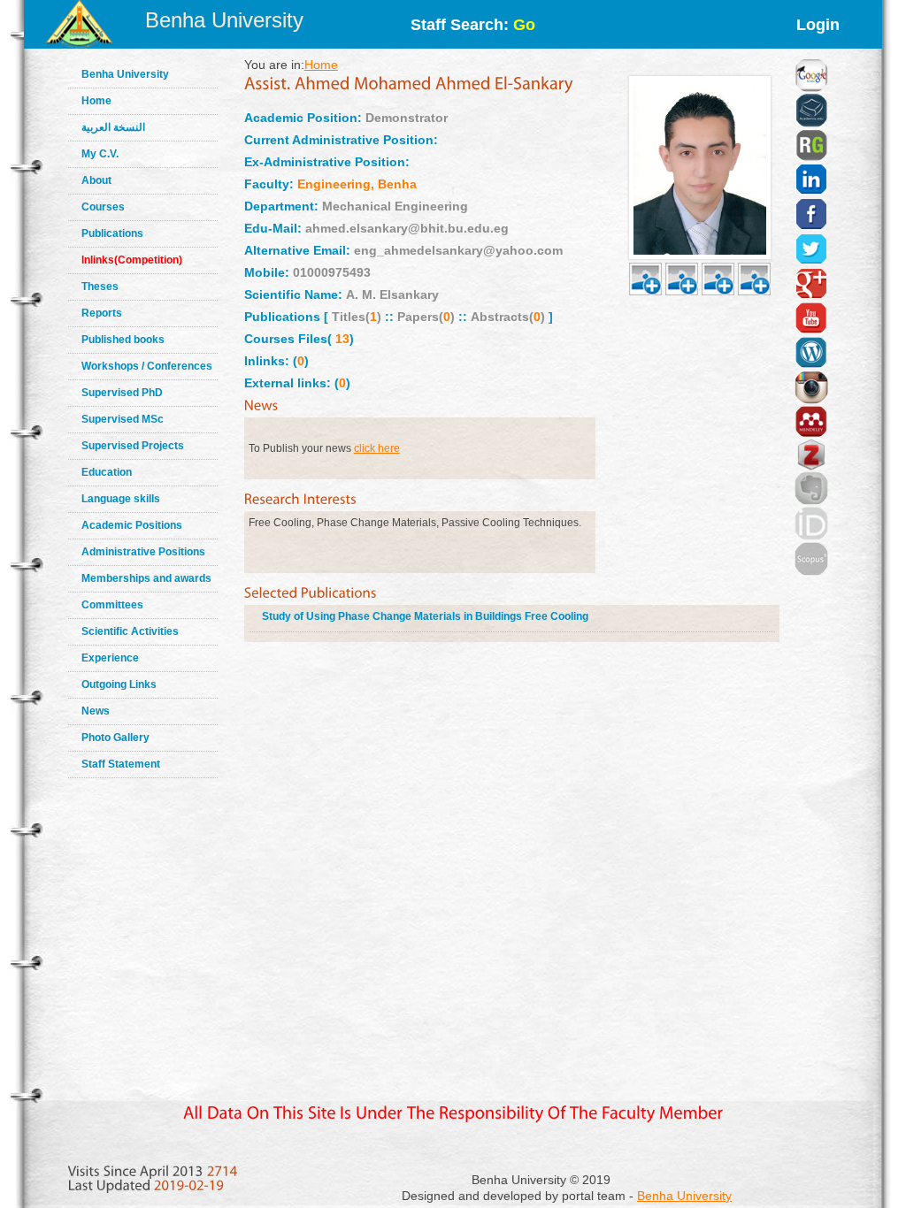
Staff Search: (473, 25)
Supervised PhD (122, 392)
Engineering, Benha (357, 184)
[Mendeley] (811, 400)
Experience (110, 658)
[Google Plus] (811, 262)
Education (106, 472)
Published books (123, 339)
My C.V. (100, 154)
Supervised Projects (132, 446)
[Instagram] (811, 365)
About (96, 180)
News (95, 711)
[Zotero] (811, 434)
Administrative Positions (143, 552)
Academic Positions (131, 525)
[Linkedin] (811, 157)
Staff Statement (120, 764)
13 (340, 339)
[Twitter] (811, 227)
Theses (100, 286)
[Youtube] (811, 296)
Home (96, 101)
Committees (112, 605)
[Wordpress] (811, 331)
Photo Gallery (115, 737)
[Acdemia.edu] (811, 88)
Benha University (224, 20)
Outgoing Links (119, 684)
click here (377, 448)
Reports (101, 313)
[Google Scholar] (811, 53)
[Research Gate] (811, 124)
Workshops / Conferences (146, 366)
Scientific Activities (130, 631)
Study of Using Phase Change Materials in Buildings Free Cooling (425, 616)
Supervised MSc (122, 419)
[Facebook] (811, 192)
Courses (103, 207)
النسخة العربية (113, 127)
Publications (112, 233)
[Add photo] (645, 258)
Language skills (120, 499)
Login (818, 25)
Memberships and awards (146, 578)
